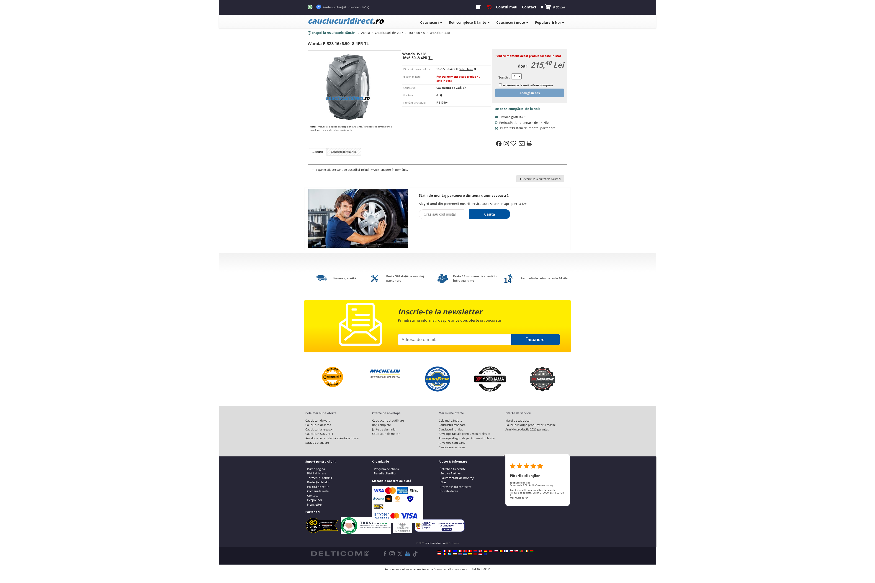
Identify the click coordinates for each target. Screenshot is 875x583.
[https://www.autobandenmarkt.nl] (475, 551)
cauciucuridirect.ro (435, 543)
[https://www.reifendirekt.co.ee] (465, 554)
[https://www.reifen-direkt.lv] (475, 554)
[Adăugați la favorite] (513, 143)
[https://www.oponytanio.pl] (439, 554)
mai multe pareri (519, 497)
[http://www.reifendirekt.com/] (485, 554)
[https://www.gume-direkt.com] (496, 551)
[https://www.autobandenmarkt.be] (501, 551)
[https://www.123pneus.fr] (444, 551)
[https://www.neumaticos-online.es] (485, 551)
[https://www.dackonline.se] (455, 551)
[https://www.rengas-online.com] (506, 551)
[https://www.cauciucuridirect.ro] (444, 554)
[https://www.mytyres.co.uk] (480, 551)
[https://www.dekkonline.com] (465, 551)
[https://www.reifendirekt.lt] (470, 554)
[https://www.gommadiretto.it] (460, 551)
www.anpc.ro (463, 569)
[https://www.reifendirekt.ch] (449, 551)
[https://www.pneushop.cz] (511, 551)
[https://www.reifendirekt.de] (439, 551)
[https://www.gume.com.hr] (460, 554)
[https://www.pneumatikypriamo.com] (516, 551)
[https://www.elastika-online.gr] (449, 554)
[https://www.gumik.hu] (531, 551)
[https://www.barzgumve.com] (455, 554)
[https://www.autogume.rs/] (480, 554)
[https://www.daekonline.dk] (470, 551)
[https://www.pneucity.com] (521, 551)
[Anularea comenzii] (489, 7)
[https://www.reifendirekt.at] (490, 551)
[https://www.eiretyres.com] (526, 551)
